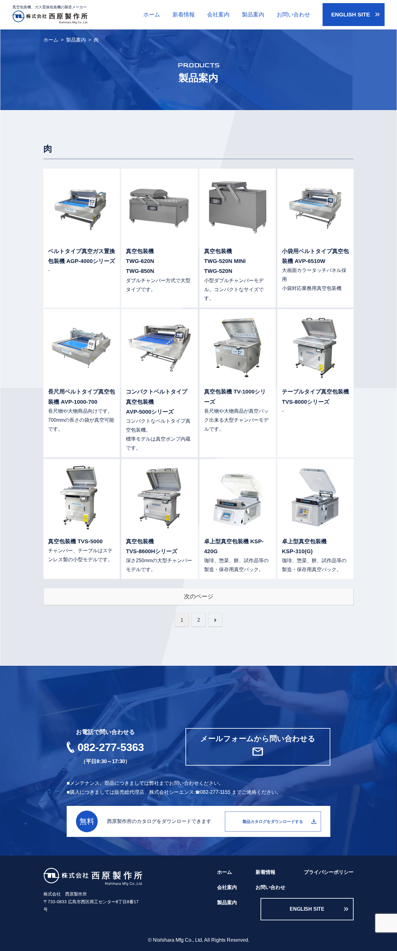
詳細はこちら (81, 238)
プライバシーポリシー (329, 872)
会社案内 (218, 14)
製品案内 (253, 14)
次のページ (198, 596)
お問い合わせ (293, 14)
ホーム (151, 14)
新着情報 (183, 14)
